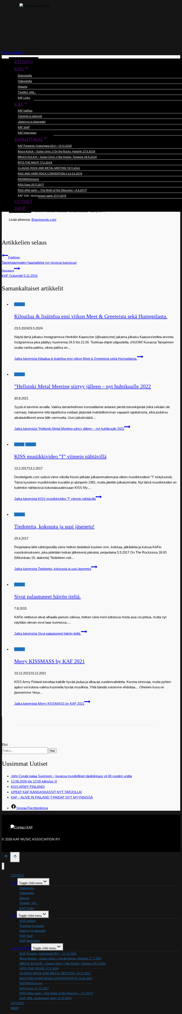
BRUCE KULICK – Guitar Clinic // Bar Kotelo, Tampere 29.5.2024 (57, 157)
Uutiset (19, 444)
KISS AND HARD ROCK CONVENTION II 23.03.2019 (50, 173)
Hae (52, 750)
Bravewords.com (44, 219)
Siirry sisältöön (12, 52)
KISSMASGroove (28, 179)
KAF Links (24, 97)
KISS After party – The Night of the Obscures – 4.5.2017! (52, 190)
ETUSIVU (23, 61)
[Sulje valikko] (3, 866)
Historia (22, 86)
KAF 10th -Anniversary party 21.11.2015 (42, 195)
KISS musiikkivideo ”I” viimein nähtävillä (60, 456)
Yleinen (19, 304)
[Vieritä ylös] (6, 858)
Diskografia (25, 75)
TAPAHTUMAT (21, 948)
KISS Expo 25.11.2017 (31, 184)
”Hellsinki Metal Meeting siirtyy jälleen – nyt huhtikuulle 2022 (82, 386)
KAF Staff (24, 127)
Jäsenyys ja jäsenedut (32, 121)
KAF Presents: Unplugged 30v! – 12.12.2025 (45, 145)
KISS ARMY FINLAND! (28, 787)
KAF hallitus (25, 110)
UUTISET (23, 201)
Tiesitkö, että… (27, 92)
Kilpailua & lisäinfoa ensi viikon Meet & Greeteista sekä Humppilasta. (90, 316)
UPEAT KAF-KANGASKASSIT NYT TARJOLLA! (46, 792)
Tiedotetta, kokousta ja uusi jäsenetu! (54, 526)
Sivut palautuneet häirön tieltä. (47, 596)
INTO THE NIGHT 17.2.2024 (35, 162)
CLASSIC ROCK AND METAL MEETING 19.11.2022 (49, 168)
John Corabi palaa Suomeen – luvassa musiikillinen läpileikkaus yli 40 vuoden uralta (71, 776)
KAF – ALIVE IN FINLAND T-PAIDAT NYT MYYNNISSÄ (52, 797)
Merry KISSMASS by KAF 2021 (49, 661)
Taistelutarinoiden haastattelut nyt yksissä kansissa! (39, 260)
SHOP (20, 208)
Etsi (5, 744)
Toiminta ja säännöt (30, 116)
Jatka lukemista (75, 358)
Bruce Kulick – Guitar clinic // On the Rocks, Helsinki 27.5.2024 (56, 151)
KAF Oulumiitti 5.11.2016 (20, 273)
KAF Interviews (27, 132)
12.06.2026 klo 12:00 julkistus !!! (34, 781)
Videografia (25, 81)
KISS (14, 883)
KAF (14, 915)
